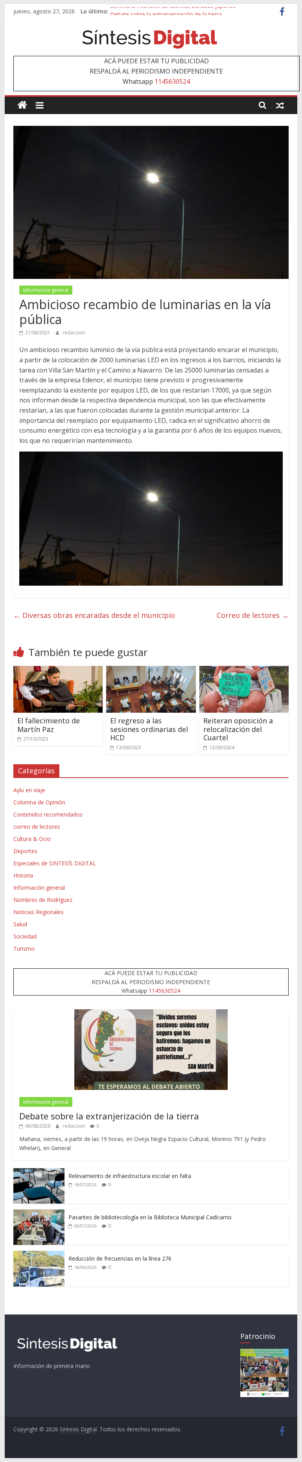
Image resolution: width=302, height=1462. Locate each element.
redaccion (74, 332)
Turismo (24, 948)
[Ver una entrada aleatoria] (280, 105)
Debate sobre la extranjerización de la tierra (109, 1116)
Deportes (25, 851)
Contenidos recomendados (48, 814)
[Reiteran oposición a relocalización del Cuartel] (244, 670)
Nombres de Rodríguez (42, 899)
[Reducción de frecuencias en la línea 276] (38, 1255)
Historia (23, 875)
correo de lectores (36, 826)
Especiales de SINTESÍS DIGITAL (54, 863)
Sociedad (25, 936)
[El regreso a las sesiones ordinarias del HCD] (151, 670)
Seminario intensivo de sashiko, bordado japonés (173, 11)
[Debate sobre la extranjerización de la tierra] (151, 1013)
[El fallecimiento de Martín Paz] (58, 670)
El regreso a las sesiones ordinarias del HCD (149, 729)
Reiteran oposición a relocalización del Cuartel (238, 729)
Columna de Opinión (39, 802)
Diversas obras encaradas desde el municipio (94, 615)
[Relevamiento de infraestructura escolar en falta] (38, 1172)
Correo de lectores (253, 615)
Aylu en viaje (29, 790)
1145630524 (172, 81)
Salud (20, 924)
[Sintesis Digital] (22, 105)
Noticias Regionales (38, 912)
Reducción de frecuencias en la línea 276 (119, 1258)
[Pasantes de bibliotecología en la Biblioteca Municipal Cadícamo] (38, 1213)
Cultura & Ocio (32, 839)
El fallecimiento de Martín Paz (48, 725)
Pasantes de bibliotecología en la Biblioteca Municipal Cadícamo (150, 1217)
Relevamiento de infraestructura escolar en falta (129, 1176)
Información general (45, 290)
